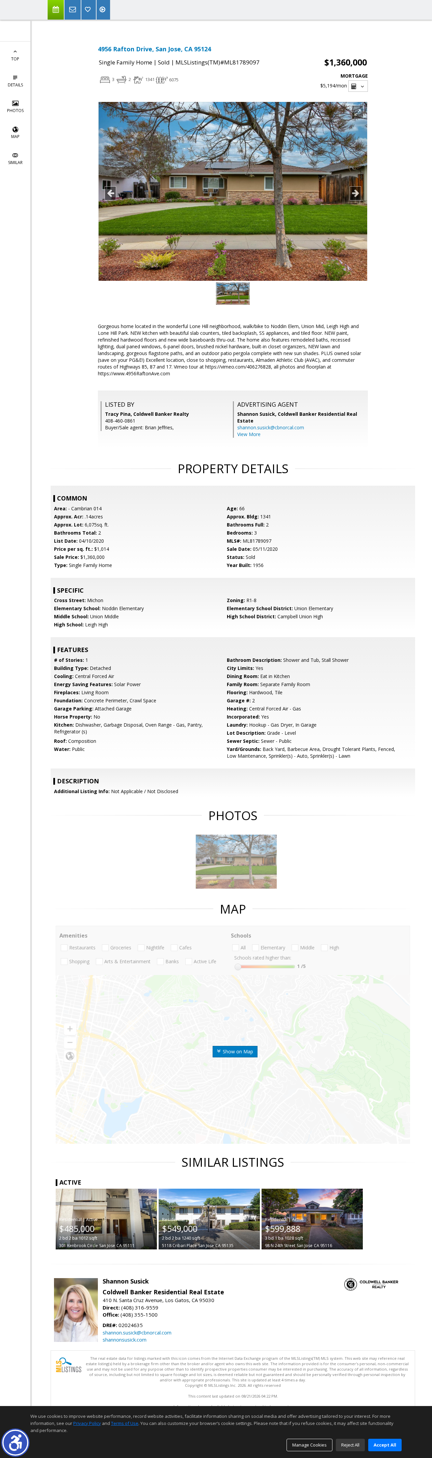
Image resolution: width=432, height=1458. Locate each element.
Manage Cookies (309, 1445)
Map (15, 136)
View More (249, 434)
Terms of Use (124, 1423)
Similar (15, 162)
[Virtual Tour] (103, 10)
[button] (15, 1443)
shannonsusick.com (124, 1339)
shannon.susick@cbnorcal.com (270, 427)
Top (15, 59)
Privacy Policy (87, 1423)
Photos (15, 110)
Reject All (350, 1445)
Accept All (385, 1445)
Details (15, 85)
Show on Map (237, 1051)
